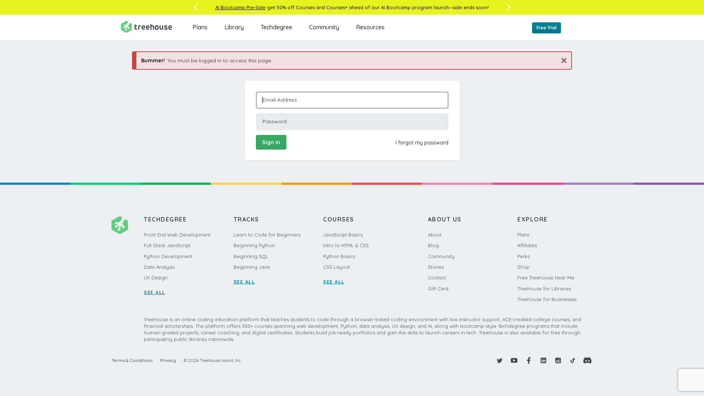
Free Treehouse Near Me (545, 277)
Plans (200, 27)
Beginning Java (252, 267)
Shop (523, 267)
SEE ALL (154, 292)
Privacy (168, 360)
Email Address (280, 99)
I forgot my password (422, 142)
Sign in (271, 142)
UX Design (156, 277)
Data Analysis (159, 267)
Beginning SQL (251, 256)
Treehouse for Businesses (546, 299)
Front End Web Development (177, 235)
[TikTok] (573, 360)
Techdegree (276, 27)
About (434, 235)
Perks (523, 256)
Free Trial (546, 27)
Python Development (168, 256)
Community (324, 27)
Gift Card (438, 289)
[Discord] (587, 360)
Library (234, 27)
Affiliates (527, 245)
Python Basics (339, 256)
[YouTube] (514, 360)
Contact (437, 277)
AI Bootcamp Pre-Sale (240, 7)
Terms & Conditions (132, 360)
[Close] (561, 60)
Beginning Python (254, 245)
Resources (370, 27)
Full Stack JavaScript (167, 245)
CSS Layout (336, 267)
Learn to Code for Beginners (267, 235)
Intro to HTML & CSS (346, 245)
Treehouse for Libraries (544, 289)
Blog (433, 245)
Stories (436, 267)
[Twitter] (499, 360)
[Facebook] (529, 360)
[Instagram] (558, 360)
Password (275, 121)
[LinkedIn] (543, 360)
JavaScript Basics (343, 235)
